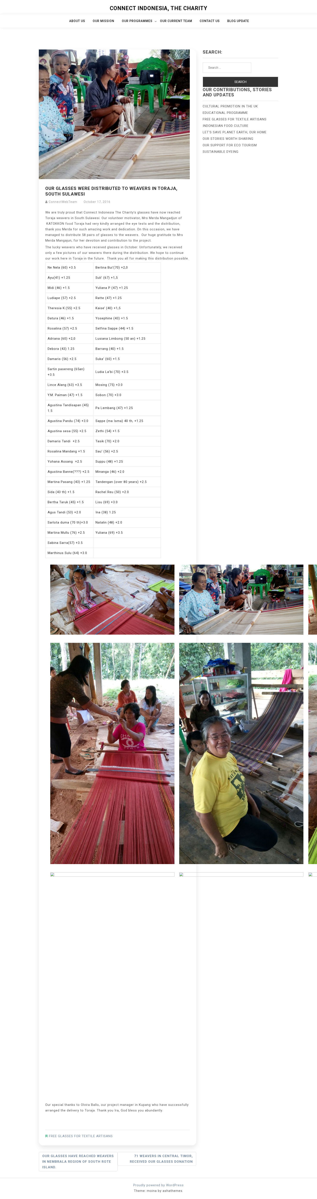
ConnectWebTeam (63, 202)
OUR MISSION (103, 21)
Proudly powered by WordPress (158, 1185)
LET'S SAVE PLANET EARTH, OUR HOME (235, 132)
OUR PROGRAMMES (137, 21)
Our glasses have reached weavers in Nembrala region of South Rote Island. (78, 1161)
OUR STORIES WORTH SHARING (228, 139)
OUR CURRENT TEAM (176, 21)
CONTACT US (210, 21)
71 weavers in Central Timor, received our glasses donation (161, 1159)
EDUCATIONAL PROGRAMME (225, 113)
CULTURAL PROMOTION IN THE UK (230, 106)
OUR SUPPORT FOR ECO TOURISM (230, 145)
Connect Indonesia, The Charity (158, 8)
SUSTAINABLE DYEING (221, 152)
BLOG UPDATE (238, 21)
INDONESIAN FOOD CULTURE (225, 126)
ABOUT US (77, 21)
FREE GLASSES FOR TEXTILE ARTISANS (81, 1136)
